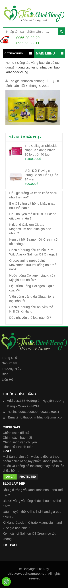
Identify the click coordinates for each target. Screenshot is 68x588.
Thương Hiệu (11, 368)
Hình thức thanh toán (18, 447)
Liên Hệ (7, 379)
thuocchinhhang (32, 81)
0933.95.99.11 (27, 43)
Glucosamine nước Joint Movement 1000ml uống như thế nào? (32, 265)
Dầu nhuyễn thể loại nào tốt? (30, 317)
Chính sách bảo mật (17, 437)
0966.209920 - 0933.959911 (33, 412)
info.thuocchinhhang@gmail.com (36, 417)
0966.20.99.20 (28, 38)
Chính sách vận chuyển (20, 442)
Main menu (45, 53)
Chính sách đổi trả (16, 433)
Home (9, 63)
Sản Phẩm (9, 363)
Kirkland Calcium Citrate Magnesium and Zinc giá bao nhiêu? (30, 229)
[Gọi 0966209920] (6, 581)
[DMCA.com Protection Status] (21, 475)
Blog (5, 374)
